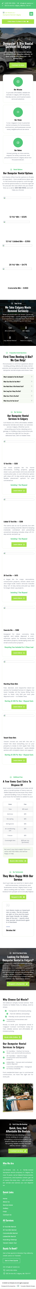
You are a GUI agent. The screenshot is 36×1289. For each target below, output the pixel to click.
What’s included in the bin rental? (13, 377)
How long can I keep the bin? (12, 391)
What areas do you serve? (11, 401)
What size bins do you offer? (12, 381)
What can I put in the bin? (11, 396)
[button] (31, 14)
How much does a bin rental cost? (14, 386)
